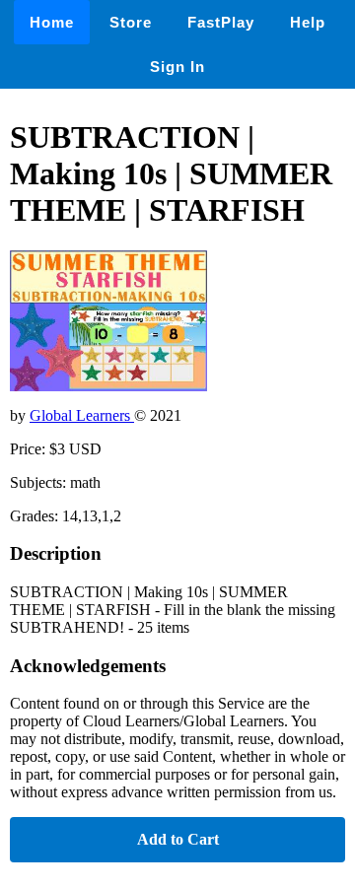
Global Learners (82, 415)
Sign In (177, 66)
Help (307, 22)
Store (130, 22)
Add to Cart (178, 839)
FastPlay (220, 22)
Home (52, 22)
